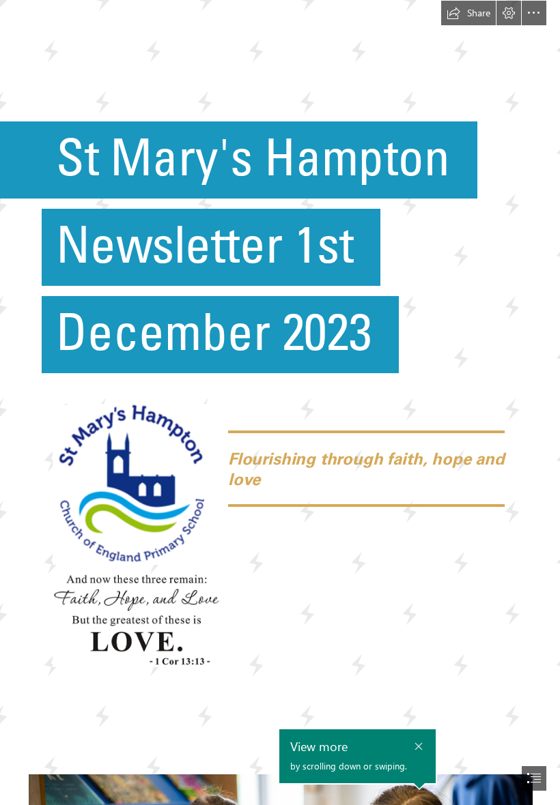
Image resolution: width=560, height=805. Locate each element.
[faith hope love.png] (136, 620)
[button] (468, 13)
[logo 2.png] (136, 483)
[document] (280, 402)
